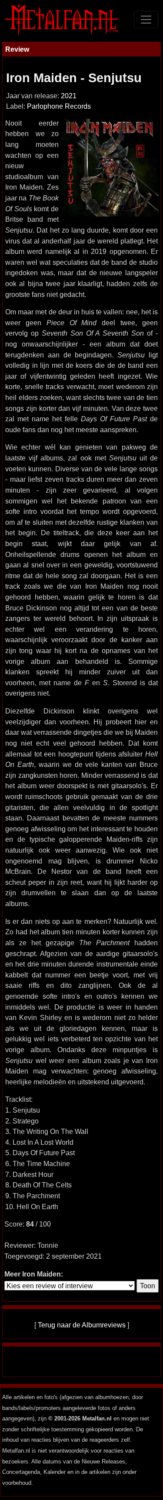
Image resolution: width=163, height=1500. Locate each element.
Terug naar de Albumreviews (82, 1325)
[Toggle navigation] (146, 19)
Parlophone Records (59, 106)
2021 (69, 96)
